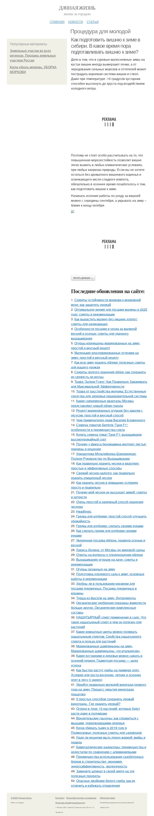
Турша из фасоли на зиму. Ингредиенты (106, 598)
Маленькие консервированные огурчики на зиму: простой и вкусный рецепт (105, 355)
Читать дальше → (83, 277)
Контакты (59, 797)
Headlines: (84, 511)
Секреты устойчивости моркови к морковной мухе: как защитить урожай (106, 302)
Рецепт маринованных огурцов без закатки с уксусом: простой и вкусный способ (107, 413)
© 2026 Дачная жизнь (21, 797)
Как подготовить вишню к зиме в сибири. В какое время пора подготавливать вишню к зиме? (105, 46)
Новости (75, 21)
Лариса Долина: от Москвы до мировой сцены (110, 550)
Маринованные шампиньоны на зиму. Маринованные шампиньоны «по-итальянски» (105, 648)
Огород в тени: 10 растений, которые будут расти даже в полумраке (105, 711)
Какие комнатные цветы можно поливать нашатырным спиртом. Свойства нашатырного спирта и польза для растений (106, 636)
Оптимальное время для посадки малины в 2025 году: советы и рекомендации (109, 312)
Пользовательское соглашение (81, 797)
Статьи (93, 21)
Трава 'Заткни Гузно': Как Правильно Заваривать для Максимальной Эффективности (109, 384)
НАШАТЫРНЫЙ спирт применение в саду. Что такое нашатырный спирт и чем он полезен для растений (108, 622)
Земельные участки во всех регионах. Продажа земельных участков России (33, 55)
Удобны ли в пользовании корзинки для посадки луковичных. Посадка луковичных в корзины (104, 588)
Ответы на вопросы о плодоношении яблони (109, 554)
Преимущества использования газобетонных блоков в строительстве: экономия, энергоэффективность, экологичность (107, 761)
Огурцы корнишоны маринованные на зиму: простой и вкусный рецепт (105, 345)
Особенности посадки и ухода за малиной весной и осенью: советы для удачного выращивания (104, 333)
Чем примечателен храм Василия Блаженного (110, 420)
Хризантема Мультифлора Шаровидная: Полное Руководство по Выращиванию (103, 456)
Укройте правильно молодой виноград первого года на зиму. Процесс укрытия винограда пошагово (108, 689)
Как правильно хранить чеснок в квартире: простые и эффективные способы (105, 465)
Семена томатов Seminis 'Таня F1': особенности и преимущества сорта (99, 427)
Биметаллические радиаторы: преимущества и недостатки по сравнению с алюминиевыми (108, 749)
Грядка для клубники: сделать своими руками (109, 525)
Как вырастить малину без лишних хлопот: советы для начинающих (104, 321)
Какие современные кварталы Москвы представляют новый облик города (102, 403)
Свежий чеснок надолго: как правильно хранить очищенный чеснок (103, 475)
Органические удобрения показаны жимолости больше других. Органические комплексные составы (108, 607)
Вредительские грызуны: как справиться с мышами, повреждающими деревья (105, 720)
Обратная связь (107, 797)
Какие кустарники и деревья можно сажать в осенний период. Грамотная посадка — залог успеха (106, 660)
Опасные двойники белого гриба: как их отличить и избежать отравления (103, 783)
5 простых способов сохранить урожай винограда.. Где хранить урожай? (102, 701)
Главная (57, 21)
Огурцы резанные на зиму (95, 569)
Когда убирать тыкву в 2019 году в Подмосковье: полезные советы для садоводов (106, 730)
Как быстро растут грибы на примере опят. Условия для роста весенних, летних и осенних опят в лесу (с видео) (106, 675)
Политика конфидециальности (70, 802)
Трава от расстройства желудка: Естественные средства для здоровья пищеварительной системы (109, 393)
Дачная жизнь (77, 7)
